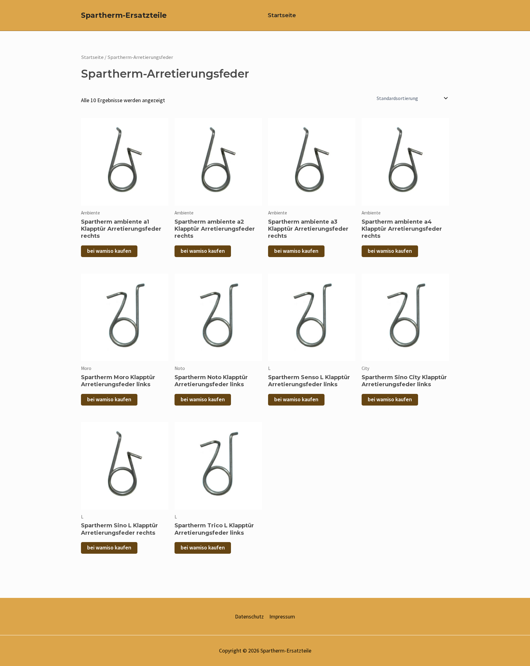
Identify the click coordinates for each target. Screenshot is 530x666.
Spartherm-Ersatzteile (124, 15)
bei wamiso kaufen (109, 251)
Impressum (282, 616)
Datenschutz (249, 616)
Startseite (282, 15)
